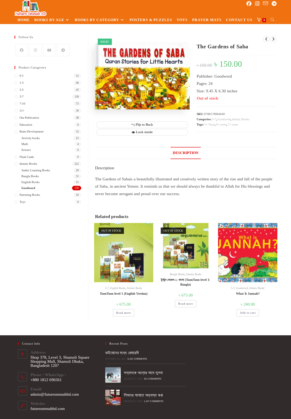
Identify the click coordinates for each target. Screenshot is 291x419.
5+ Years (209, 124)
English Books (117, 288)
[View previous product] (266, 39)
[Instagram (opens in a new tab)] (257, 3)
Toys (22, 201)
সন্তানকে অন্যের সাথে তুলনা (143, 372)
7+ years (233, 124)
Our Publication (29, 117)
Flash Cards (27, 157)
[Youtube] (49, 50)
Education (26, 124)
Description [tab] (185, 153)
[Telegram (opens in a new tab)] (274, 3)
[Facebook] (21, 50)
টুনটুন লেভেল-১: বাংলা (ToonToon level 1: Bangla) (185, 282)
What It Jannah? (248, 293)
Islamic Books (240, 119)
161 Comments (152, 378)
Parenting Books (30, 194)
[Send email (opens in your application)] (265, 3)
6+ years (221, 124)
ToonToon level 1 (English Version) (124, 293)
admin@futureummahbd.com (54, 394)
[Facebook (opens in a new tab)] (249, 3)
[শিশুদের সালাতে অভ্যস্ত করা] (113, 397)
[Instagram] (35, 50)
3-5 (22, 89)
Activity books (30, 138)
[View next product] (273, 39)
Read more (123, 312)
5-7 (214, 119)
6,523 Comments (137, 359)
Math (24, 144)
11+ (22, 110)
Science (26, 150)
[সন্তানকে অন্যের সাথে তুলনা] (113, 375)
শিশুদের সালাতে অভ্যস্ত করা (143, 395)
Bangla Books (177, 274)
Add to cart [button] (248, 312)
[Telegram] (63, 50)
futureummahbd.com (47, 408)
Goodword (224, 119)
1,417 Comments (153, 401)
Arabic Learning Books (35, 170)
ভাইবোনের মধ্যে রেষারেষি (122, 352)
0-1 (22, 75)
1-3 (22, 82)
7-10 (22, 103)
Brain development (32, 131)
